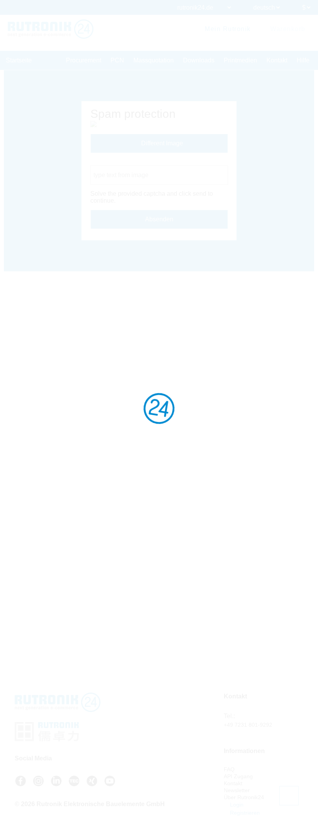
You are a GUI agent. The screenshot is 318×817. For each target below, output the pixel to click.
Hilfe (303, 60)
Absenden (159, 219)
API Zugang (238, 776)
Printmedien (240, 60)
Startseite (19, 60)
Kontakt (276, 60)
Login (236, 804)
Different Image (161, 143)
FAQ (229, 769)
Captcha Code (110, 162)
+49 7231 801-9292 (248, 725)
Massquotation (153, 60)
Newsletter (237, 790)
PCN (117, 60)
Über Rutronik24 (244, 797)
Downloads (198, 60)
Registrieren (244, 813)
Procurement (83, 60)
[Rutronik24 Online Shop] (50, 29)
